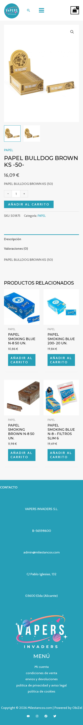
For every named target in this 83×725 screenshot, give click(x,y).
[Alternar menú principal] (41, 10)
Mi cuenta (41, 667)
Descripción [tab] (12, 239)
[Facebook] (46, 716)
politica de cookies (41, 691)
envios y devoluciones (41, 679)
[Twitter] (54, 716)
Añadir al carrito (29, 204)
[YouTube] (28, 716)
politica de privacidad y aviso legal (41, 685)
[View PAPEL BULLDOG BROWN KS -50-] (12, 133)
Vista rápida (22, 321)
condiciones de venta (41, 673)
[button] (29, 10)
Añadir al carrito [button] (21, 360)
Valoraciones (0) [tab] (16, 248)
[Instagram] (37, 716)
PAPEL (8, 150)
